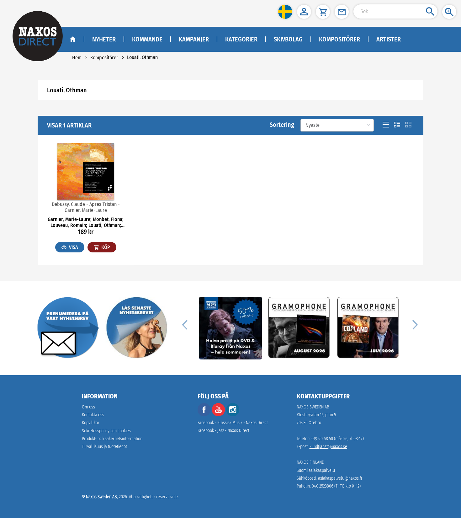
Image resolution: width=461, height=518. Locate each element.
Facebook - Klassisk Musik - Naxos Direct (233, 422)
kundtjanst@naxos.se (328, 446)
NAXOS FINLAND (310, 462)
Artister (388, 39)
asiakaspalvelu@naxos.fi (340, 478)
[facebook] (204, 415)
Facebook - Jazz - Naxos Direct (223, 430)
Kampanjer (194, 39)
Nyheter (104, 39)
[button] (285, 12)
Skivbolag (288, 39)
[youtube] (219, 415)
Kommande (147, 39)
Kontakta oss (93, 415)
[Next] (414, 324)
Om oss (88, 407)
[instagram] (232, 415)
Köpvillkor (90, 422)
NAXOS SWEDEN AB (313, 407)
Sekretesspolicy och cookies (106, 431)
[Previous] (184, 324)
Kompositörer (339, 39)
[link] (77, 58)
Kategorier (241, 39)
